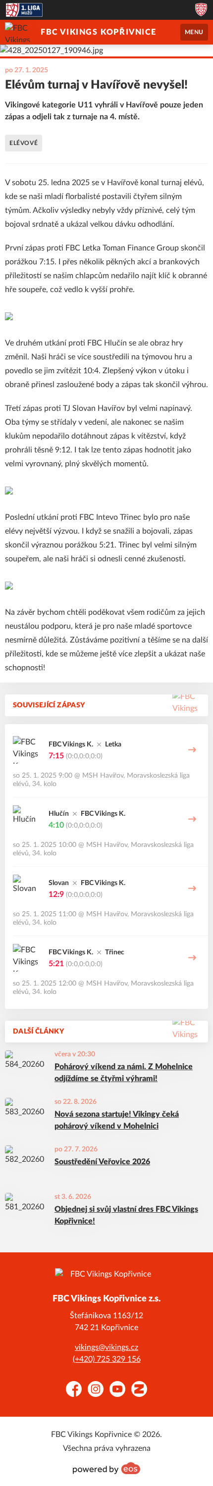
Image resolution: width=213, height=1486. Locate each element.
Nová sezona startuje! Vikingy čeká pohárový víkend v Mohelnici (116, 1120)
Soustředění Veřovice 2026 (102, 1162)
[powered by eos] (106, 1468)
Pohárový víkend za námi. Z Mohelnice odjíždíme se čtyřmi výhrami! (123, 1073)
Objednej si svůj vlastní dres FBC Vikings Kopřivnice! (126, 1215)
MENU (194, 32)
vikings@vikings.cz (106, 1347)
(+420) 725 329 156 (107, 1359)
